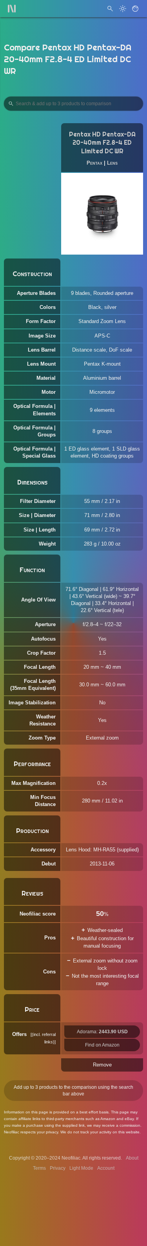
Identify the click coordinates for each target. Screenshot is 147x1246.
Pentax (94, 163)
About (132, 1158)
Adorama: (102, 1031)
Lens (112, 163)
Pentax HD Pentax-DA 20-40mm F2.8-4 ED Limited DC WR (102, 143)
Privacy (57, 1168)
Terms (39, 1168)
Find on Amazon (102, 1045)
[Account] (135, 9)
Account (105, 1168)
